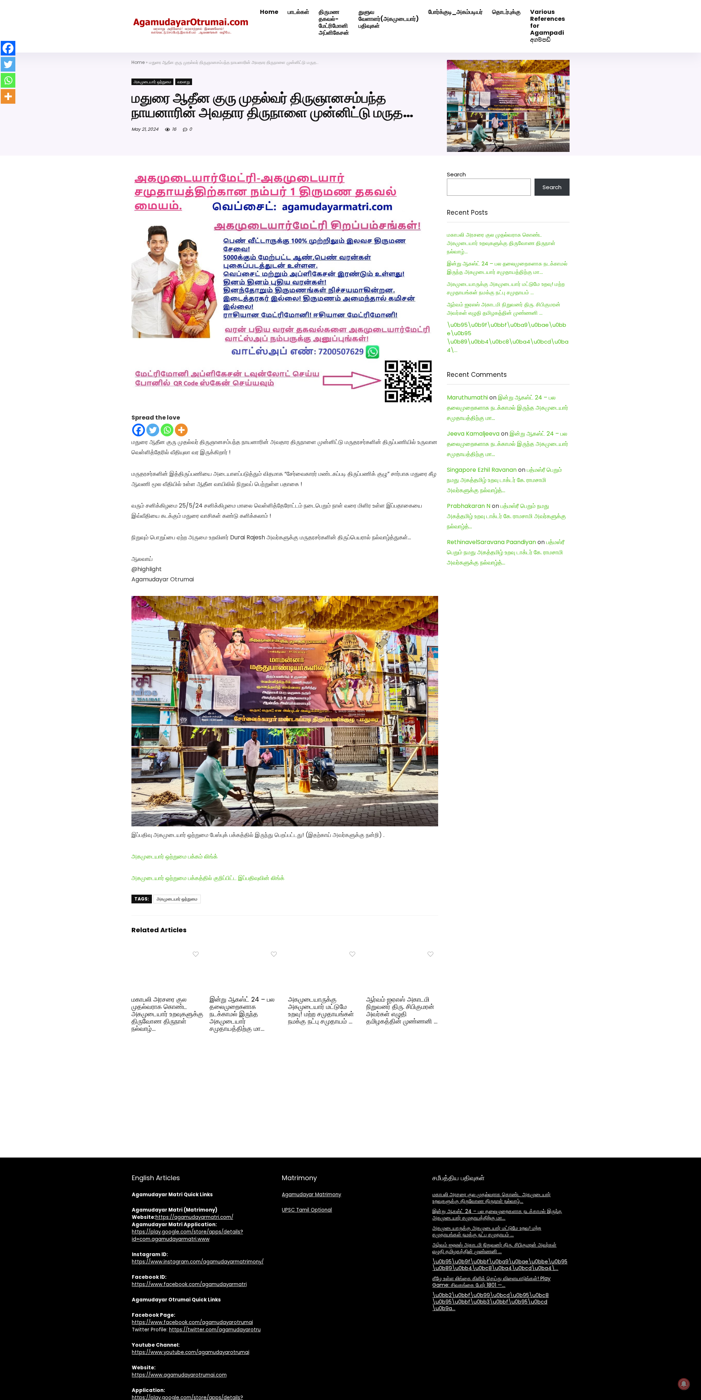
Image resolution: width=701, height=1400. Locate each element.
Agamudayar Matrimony (311, 1194)
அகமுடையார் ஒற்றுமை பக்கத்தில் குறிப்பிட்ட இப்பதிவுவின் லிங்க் (207, 878)
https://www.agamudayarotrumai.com (179, 1375)
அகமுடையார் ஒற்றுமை (152, 82)
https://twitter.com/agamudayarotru (215, 1329)
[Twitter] (152, 430)
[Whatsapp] (167, 430)
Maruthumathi (467, 397)
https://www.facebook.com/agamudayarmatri (189, 1284)
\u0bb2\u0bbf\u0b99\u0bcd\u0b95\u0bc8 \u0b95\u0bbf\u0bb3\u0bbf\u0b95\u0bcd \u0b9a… (490, 1302)
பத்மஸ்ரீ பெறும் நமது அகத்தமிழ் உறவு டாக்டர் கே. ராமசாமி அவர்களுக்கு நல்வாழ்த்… (504, 480)
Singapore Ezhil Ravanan (482, 470)
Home (138, 62)
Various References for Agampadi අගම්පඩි (547, 26)
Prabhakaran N (468, 506)
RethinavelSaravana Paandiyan (491, 542)
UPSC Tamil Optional (307, 1209)
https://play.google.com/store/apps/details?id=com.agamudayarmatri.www (187, 1235)
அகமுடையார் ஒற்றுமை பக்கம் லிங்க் (174, 856)
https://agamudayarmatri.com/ (194, 1217)
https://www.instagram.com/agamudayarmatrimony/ (198, 1261)
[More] (181, 430)
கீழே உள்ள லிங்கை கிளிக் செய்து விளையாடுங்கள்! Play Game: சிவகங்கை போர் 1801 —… (491, 1282)
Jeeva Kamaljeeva (473, 433)
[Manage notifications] (684, 1384)
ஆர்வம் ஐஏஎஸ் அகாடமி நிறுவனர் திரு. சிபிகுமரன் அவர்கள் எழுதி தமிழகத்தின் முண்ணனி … (401, 1010)
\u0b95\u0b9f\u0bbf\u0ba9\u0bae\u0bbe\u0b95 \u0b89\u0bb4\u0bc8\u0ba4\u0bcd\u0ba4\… (499, 1265)
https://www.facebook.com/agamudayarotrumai (192, 1322)
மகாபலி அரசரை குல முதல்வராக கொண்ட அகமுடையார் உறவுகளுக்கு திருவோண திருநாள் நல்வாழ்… (167, 1014)
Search (456, 174)
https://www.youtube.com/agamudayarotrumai (190, 1352)
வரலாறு (183, 82)
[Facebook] (138, 430)
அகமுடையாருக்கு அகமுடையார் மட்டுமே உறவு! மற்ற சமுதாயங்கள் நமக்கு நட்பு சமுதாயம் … (321, 1010)
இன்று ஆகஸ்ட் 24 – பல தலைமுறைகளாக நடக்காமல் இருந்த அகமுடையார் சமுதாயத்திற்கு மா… (242, 1014)
